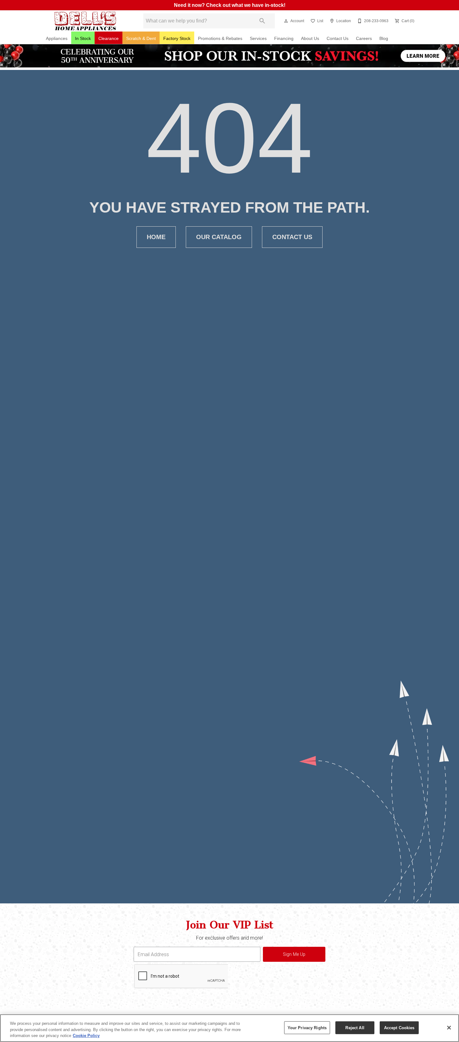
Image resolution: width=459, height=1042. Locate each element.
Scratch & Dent (141, 38)
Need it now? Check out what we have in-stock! (229, 5)
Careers (364, 38)
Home (156, 236)
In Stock (83, 38)
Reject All (354, 1027)
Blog (383, 38)
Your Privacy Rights (307, 1027)
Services (258, 38)
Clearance (108, 38)
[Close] (449, 1028)
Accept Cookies (399, 1027)
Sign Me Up (294, 954)
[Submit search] (262, 21)
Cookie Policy (86, 1035)
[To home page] (85, 21)
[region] (229, 1028)
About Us (310, 38)
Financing (284, 38)
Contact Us (337, 38)
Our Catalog (219, 236)
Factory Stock (176, 38)
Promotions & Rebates (220, 38)
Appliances (56, 38)
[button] (286, 21)
